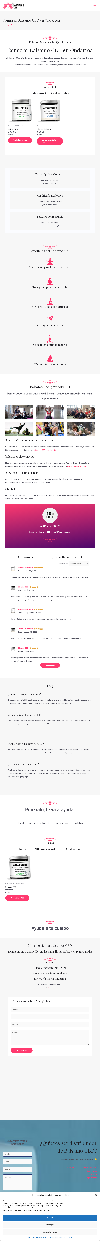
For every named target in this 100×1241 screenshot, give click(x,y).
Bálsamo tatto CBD (25, 568)
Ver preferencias (50, 1232)
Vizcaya (7, 25)
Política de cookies (35, 1238)
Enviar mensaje (21, 1050)
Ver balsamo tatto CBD (49, 141)
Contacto (93, 1174)
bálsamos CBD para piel (76, 466)
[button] (96, 1195)
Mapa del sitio (91, 1177)
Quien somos (92, 1171)
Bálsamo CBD (23, 587)
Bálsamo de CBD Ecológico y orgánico (82, 1168)
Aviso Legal (67, 1238)
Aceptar (50, 1217)
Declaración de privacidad (52, 1238)
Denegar (50, 1225)
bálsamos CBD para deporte (45, 450)
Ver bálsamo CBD (20, 140)
